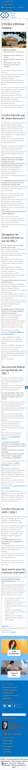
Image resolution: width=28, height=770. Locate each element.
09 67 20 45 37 (8, 4)
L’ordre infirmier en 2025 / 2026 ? (12, 63)
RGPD (14, 767)
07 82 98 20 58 (8, 1)
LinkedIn (13, 632)
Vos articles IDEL (7, 10)
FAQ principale (7, 743)
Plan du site (12, 763)
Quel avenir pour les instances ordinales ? (12, 65)
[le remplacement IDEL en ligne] (14, 706)
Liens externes (7, 752)
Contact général (8, 746)
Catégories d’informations (11, 695)
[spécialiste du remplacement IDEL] (4, 706)
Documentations (8, 7)
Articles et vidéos (8, 741)
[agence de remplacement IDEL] (9, 706)
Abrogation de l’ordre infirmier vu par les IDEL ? (13, 56)
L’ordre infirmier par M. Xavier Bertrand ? (14, 52)
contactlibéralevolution (13, 15)
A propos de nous (8, 693)
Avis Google (21, 7)
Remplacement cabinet (10, 687)
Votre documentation (14, 653)
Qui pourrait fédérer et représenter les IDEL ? (14, 60)
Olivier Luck (5, 626)
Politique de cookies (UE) (18, 765)
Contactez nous (14, 674)
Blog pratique (7, 698)
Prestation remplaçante (10, 690)
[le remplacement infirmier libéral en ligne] (19, 706)
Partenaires (6, 749)
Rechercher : (5, 712)
